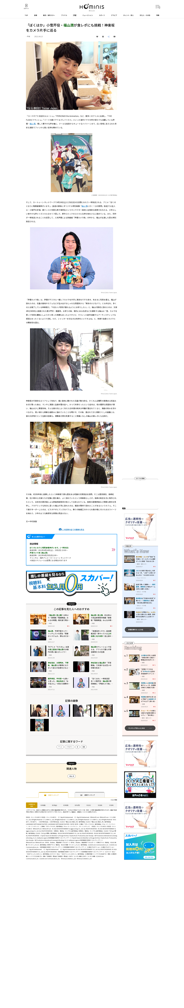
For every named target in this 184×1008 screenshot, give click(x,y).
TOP (26, 15)
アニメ (60, 747)
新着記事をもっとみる (135, 629)
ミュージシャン (87, 15)
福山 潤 (32, 123)
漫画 (83, 747)
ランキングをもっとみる (136, 728)
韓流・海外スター (49, 15)
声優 (74, 15)
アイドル (64, 15)
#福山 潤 (71, 776)
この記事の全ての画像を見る (73, 529)
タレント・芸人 (128, 15)
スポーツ (102, 15)
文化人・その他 (145, 15)
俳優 (35, 15)
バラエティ (69, 747)
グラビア (114, 15)
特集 (157, 15)
